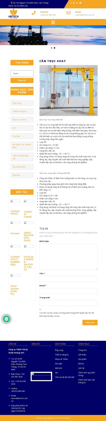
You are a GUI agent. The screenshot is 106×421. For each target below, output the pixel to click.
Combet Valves (15, 212)
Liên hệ (81, 368)
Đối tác (81, 363)
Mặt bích (16, 175)
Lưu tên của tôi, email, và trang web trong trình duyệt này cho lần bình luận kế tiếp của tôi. (66, 314)
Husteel (14, 233)
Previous (3, 35)
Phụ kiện (16, 136)
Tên (42, 273)
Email (42, 285)
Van (14, 127)
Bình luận (44, 241)
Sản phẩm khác (19, 166)
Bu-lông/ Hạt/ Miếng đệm (22, 146)
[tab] (53, 22)
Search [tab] (22, 80)
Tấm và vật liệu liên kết (64, 377)
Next (103, 35)
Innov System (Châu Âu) (14, 289)
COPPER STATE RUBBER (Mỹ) (15, 260)
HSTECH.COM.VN (62, 418)
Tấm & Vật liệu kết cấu (21, 157)
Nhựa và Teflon (19, 119)
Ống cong (17, 103)
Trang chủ (82, 350)
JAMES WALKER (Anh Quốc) (28, 236)
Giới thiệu (82, 354)
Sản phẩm (82, 359)
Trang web (44, 297)
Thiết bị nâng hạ (20, 111)
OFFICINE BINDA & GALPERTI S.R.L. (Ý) (28, 263)
